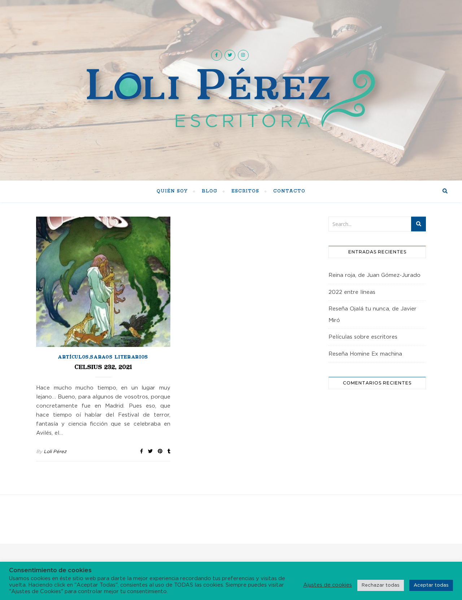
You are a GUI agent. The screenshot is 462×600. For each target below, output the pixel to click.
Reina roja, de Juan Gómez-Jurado (374, 275)
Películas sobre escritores (362, 337)
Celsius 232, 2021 (103, 367)
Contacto (289, 191)
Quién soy (172, 191)
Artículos (73, 357)
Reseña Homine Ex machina (365, 354)
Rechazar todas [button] (381, 585)
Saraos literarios (119, 357)
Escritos (245, 191)
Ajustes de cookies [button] (327, 585)
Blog (209, 191)
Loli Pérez (55, 451)
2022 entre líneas (351, 292)
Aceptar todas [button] (431, 585)
